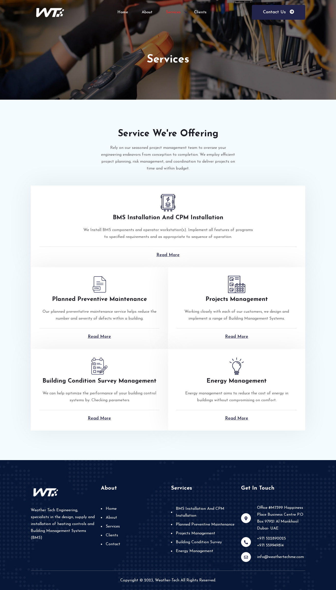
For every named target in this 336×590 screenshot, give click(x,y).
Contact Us (275, 12)
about (147, 12)
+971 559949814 (270, 545)
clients (200, 12)
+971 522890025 (271, 539)
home (122, 12)
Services (173, 12)
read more (168, 255)
